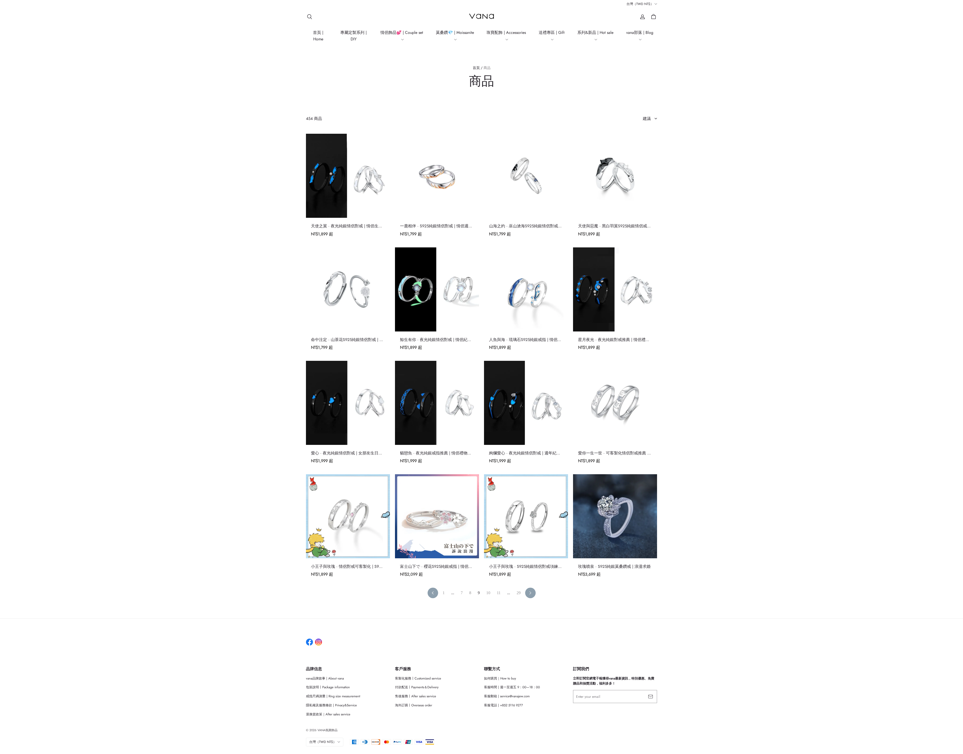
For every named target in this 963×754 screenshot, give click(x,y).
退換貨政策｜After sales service (328, 714)
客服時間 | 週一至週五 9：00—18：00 (512, 687)
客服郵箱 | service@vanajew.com (507, 696)
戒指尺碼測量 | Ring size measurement (333, 696)
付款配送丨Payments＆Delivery (417, 687)
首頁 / (478, 67)
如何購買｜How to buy (500, 678)
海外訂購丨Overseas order (413, 705)
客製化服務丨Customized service (418, 678)
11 (499, 593)
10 (488, 593)
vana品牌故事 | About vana (325, 678)
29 (519, 593)
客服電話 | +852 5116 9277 (503, 705)
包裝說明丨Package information (328, 687)
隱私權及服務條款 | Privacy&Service (331, 705)
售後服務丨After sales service (415, 696)
